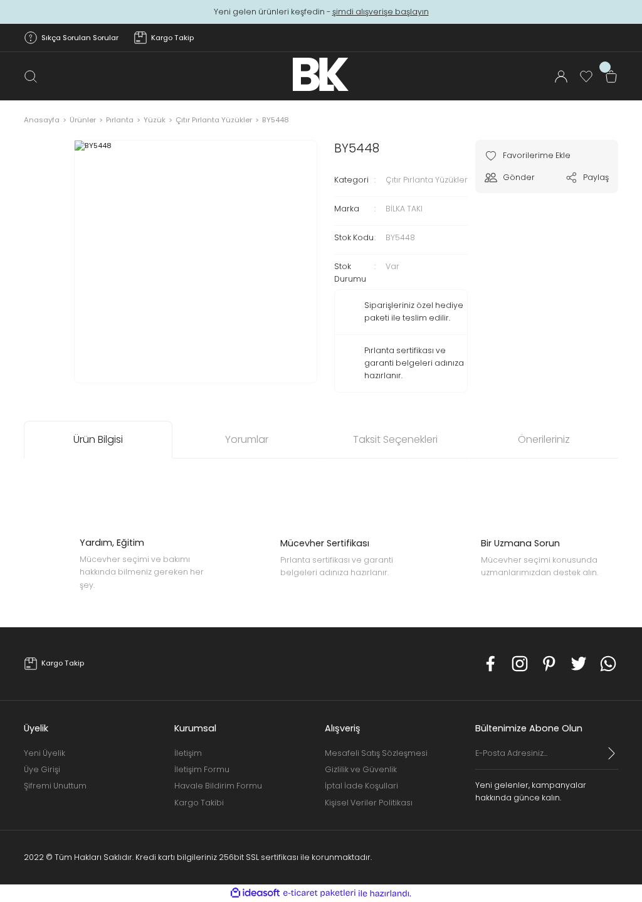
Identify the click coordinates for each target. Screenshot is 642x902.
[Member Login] (561, 76)
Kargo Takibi (199, 802)
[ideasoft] (255, 893)
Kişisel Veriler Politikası (369, 802)
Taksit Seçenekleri (395, 439)
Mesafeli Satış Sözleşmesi (376, 753)
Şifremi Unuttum (55, 785)
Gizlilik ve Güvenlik (361, 769)
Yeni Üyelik (44, 753)
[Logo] (321, 74)
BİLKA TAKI (404, 208)
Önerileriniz (544, 439)
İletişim (188, 753)
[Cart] (611, 76)
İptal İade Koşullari (361, 785)
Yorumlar (246, 439)
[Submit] (612, 753)
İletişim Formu (201, 769)
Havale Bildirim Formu (218, 785)
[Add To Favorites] (528, 155)
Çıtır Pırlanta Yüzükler (427, 179)
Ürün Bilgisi (98, 439)
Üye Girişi (42, 769)
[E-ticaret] (319, 893)
